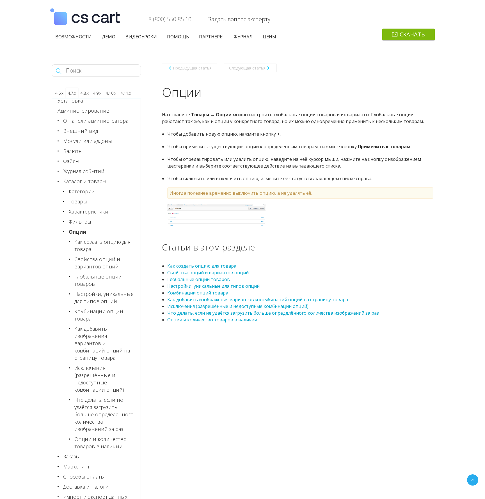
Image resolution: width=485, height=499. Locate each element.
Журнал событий (83, 171)
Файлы (71, 161)
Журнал (243, 37)
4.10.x (111, 93)
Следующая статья (247, 68)
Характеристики (88, 211)
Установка (70, 100)
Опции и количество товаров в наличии (212, 320)
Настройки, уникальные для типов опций (213, 286)
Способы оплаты (84, 476)
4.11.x (126, 93)
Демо (108, 37)
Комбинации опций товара (197, 293)
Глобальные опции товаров (198, 279)
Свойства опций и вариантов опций (208, 273)
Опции (77, 231)
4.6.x (59, 93)
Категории (82, 191)
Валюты (73, 151)
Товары (78, 201)
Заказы (71, 456)
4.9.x (97, 93)
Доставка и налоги (86, 486)
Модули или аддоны (87, 141)
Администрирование (83, 110)
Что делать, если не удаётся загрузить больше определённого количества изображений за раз (273, 313)
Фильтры (80, 221)
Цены (269, 37)
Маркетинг (76, 466)
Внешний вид (80, 130)
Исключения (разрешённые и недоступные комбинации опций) (237, 306)
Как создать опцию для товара (201, 266)
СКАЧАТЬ (412, 34)
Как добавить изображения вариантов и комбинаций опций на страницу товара (257, 299)
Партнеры (211, 37)
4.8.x (85, 93)
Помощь (178, 37)
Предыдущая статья (192, 68)
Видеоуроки (141, 37)
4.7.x (72, 93)
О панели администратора (95, 120)
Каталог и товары (84, 181)
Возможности (73, 37)
